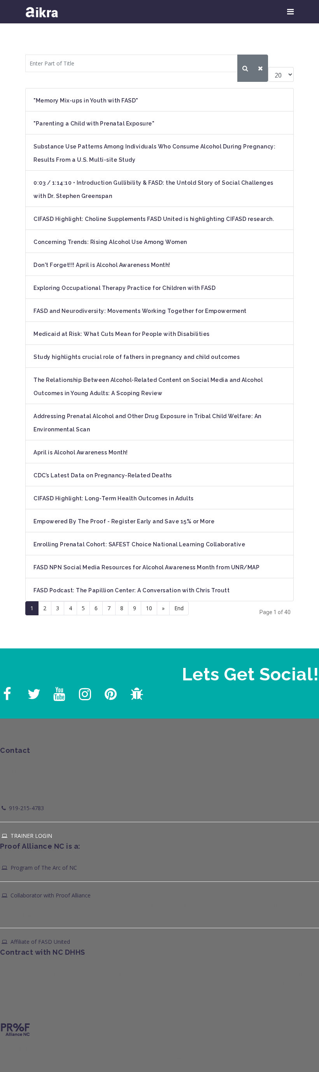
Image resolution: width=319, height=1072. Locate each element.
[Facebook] (7, 692)
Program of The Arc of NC (43, 867)
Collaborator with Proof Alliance (50, 895)
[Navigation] (290, 11)
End (179, 608)
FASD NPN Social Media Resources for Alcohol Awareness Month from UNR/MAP (146, 567)
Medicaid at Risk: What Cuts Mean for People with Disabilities (121, 334)
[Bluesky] (135, 692)
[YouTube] (58, 692)
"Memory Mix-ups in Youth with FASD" (85, 100)
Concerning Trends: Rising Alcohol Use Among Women (110, 242)
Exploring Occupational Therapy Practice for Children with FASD (124, 288)
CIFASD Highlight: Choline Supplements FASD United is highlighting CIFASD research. (153, 219)
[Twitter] (33, 692)
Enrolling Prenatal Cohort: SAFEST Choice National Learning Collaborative (139, 544)
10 (149, 608)
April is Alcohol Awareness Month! (80, 452)
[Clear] (260, 68)
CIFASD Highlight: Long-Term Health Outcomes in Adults (113, 498)
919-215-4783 (25, 808)
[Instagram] (84, 692)
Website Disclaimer (197, 1049)
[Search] (245, 68)
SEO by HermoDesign (176, 1059)
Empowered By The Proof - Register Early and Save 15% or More (123, 521)
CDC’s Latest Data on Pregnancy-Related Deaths (102, 475)
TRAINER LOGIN (30, 835)
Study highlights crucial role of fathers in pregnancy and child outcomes (136, 357)
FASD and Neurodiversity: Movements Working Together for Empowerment (140, 311)
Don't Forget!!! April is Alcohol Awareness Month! (101, 265)
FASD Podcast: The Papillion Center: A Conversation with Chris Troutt (131, 590)
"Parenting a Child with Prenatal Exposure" (93, 123)
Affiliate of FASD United (39, 941)
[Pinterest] (110, 692)
